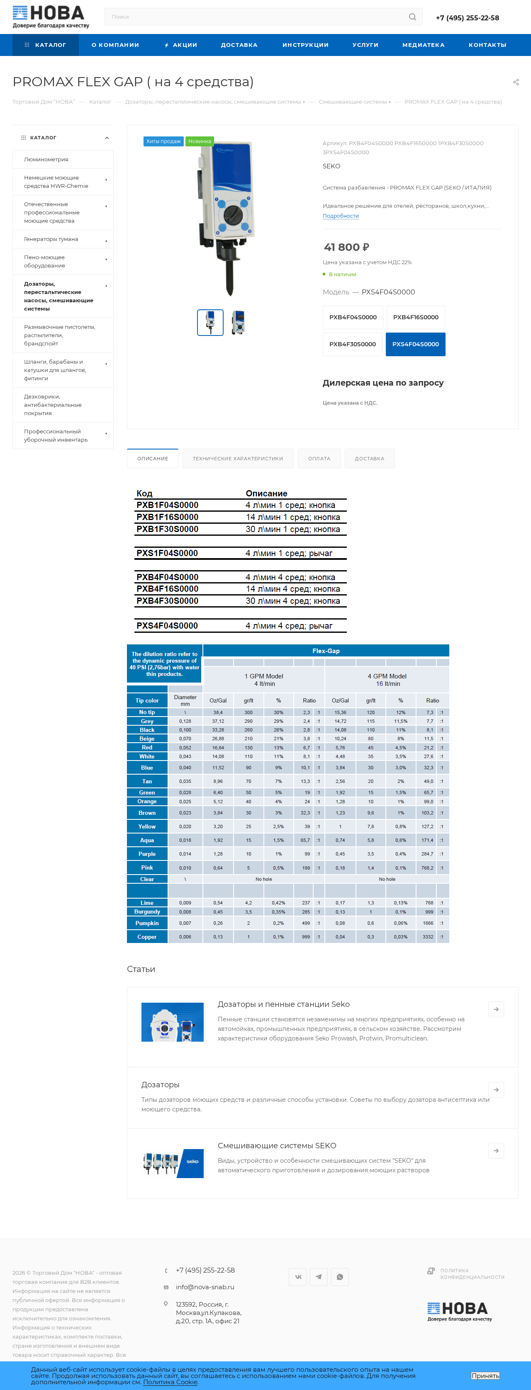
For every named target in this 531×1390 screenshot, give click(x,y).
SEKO (332, 166)
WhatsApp (340, 1277)
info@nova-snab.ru (205, 1287)
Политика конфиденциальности (472, 1274)
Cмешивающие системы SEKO (277, 1145)
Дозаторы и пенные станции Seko (284, 1004)
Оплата (319, 459)
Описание (152, 459)
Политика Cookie (170, 1382)
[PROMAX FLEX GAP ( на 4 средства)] (225, 217)
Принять (485, 1376)
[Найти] (412, 16)
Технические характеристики (238, 459)
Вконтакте (298, 1277)
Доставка (369, 459)
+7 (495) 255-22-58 (467, 18)
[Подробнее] (496, 1009)
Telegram (319, 1277)
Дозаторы (160, 1084)
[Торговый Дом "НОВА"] (460, 1311)
